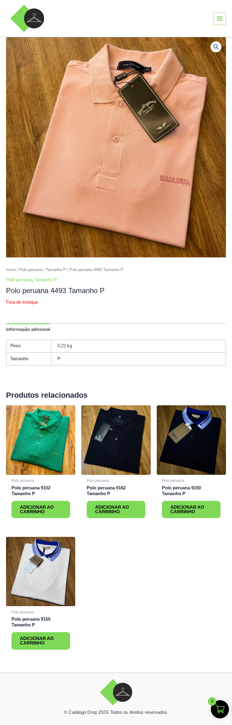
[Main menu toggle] (219, 18)
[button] (216, 46)
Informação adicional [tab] (28, 329)
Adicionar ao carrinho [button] (37, 509)
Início (11, 269)
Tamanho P (56, 269)
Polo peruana (30, 269)
